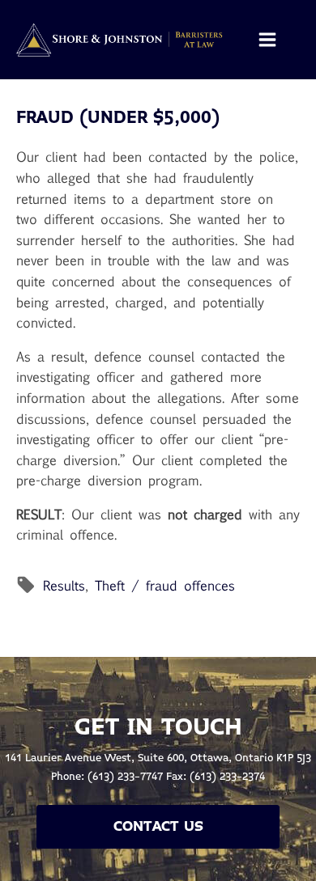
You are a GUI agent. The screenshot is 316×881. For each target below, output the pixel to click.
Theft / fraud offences (165, 585)
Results (64, 585)
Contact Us (158, 827)
